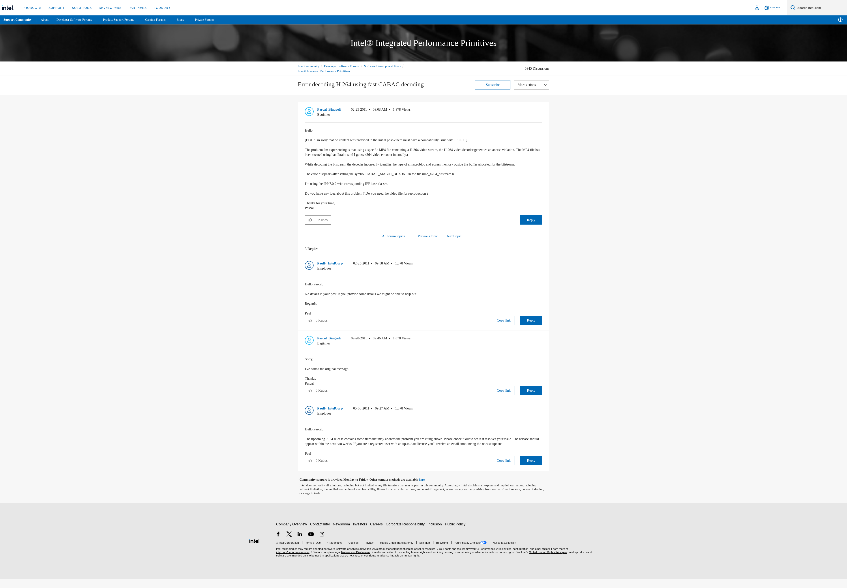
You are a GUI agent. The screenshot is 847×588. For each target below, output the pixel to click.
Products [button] (31, 7)
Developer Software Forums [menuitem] (77, 19)
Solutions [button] (79, 7)
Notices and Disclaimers (355, 562)
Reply (531, 224)
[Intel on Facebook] (278, 543)
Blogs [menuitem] (189, 19)
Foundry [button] (157, 7)
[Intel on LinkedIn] (300, 543)
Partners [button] (133, 7)
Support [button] (55, 7)
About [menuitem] (46, 19)
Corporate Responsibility (406, 533)
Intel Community (309, 65)
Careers (377, 533)
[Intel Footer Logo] (254, 549)
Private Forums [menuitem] (214, 19)
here (425, 489)
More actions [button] (528, 84)
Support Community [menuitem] (18, 19)
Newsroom (342, 533)
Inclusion (436, 533)
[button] (540, 110)
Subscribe (493, 84)
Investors (361, 533)
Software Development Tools (389, 65)
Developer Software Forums (345, 65)
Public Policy (456, 533)
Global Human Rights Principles (547, 562)
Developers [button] (107, 7)
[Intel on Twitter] (289, 543)
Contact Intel (320, 533)
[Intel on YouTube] (311, 543)
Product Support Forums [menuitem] (125, 19)
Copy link (504, 324)
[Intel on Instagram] (322, 543)
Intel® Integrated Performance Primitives (326, 71)
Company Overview (291, 533)
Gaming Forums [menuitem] (163, 19)
